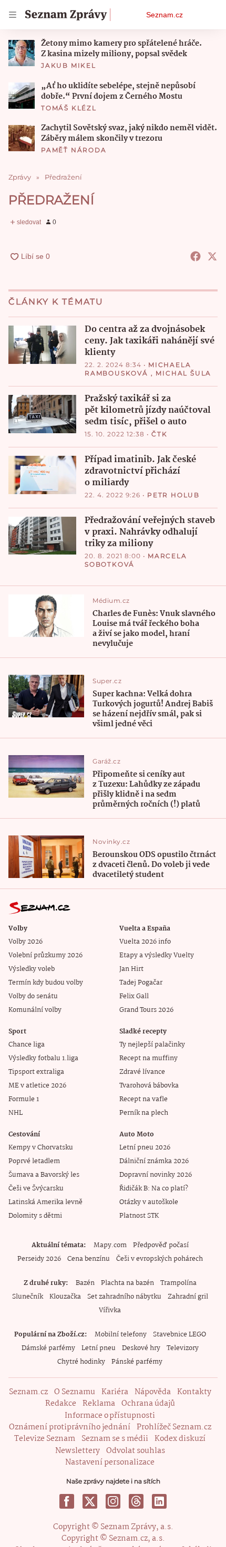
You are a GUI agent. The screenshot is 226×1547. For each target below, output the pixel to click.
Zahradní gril (188, 1296)
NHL (15, 1113)
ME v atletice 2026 (37, 1085)
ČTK (159, 434)
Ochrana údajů (148, 1403)
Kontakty (194, 1392)
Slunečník (27, 1296)
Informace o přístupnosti (110, 1415)
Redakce (60, 1403)
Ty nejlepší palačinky (152, 1044)
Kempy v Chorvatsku (40, 1147)
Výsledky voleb (31, 969)
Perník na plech (143, 1113)
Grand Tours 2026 (146, 1010)
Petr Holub (173, 495)
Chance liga (26, 1044)
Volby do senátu (33, 996)
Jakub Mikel (68, 65)
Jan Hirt (131, 969)
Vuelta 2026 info (145, 941)
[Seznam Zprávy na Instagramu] (113, 1501)
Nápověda (153, 1392)
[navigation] (12, 14)
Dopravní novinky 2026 (155, 1174)
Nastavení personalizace (110, 1462)
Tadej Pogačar (140, 982)
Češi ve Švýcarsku (36, 1188)
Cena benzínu (88, 1258)
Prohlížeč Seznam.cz (174, 1427)
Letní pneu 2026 (144, 1147)
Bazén (85, 1283)
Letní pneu (98, 1348)
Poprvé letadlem (34, 1161)
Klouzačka (65, 1296)
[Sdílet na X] (212, 256)
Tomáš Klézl (69, 108)
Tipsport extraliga (36, 1072)
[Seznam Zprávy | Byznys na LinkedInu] (159, 1501)
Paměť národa (74, 150)
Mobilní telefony (121, 1334)
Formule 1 (23, 1099)
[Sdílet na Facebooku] (195, 256)
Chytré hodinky (81, 1361)
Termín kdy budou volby (45, 982)
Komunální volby (34, 1010)
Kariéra (114, 1392)
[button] (21, 53)
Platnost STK (139, 1215)
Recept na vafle (143, 1099)
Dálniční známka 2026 (154, 1161)
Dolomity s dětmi (35, 1215)
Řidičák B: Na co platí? (153, 1188)
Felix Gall (134, 996)
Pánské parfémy (136, 1361)
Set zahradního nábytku (124, 1296)
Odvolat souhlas (135, 1451)
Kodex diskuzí (180, 1439)
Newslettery (77, 1451)
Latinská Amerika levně (45, 1202)
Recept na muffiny (148, 1058)
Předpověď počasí (161, 1245)
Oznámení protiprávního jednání (69, 1427)
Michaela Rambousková (138, 369)
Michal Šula (183, 373)
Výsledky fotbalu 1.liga (43, 1058)
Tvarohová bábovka (149, 1085)
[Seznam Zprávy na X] (90, 1501)
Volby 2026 (25, 941)
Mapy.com (110, 1245)
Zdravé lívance (142, 1072)
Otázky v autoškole (148, 1202)
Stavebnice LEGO (179, 1334)
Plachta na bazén (127, 1283)
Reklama (99, 1403)
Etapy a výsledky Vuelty (156, 955)
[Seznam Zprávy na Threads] (136, 1501)
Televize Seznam (44, 1439)
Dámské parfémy (48, 1348)
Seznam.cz (164, 15)
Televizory (183, 1348)
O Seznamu (74, 1392)
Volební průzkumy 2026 (45, 955)
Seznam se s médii (114, 1439)
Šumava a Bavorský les (43, 1174)
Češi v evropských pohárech (159, 1258)
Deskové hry (141, 1348)
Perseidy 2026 (39, 1258)
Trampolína (178, 1283)
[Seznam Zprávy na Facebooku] (66, 1501)
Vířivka (110, 1310)
